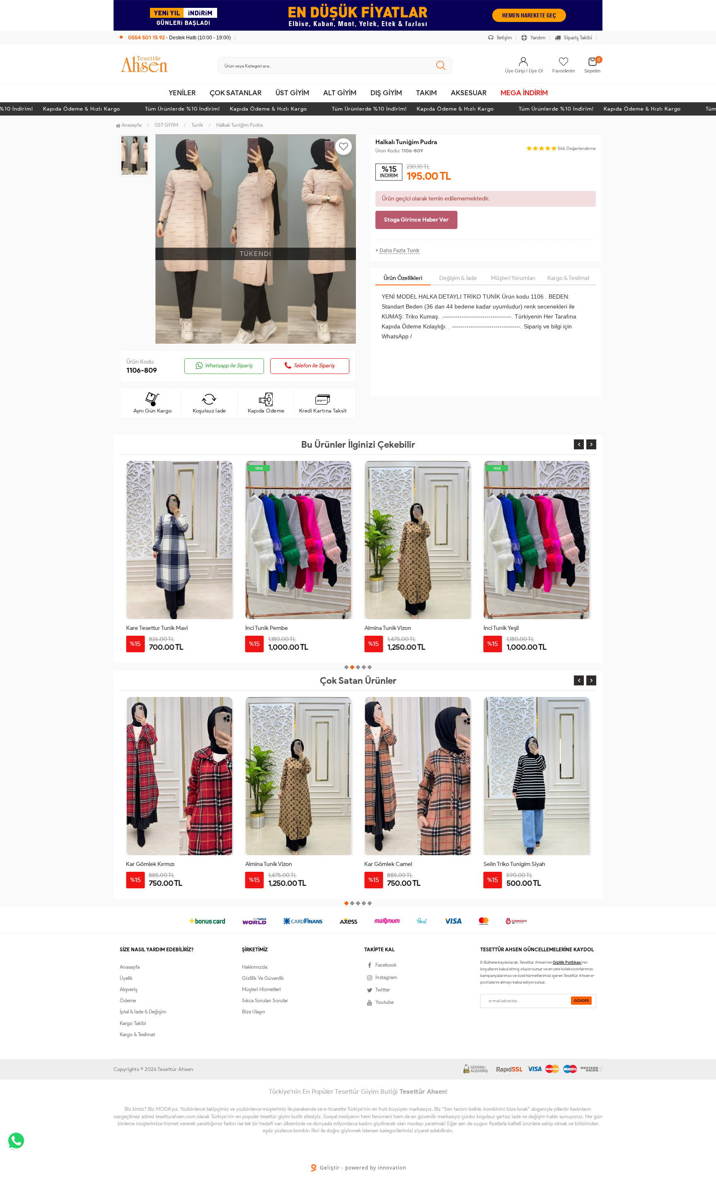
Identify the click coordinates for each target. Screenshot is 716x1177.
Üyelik (126, 978)
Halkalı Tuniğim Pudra (239, 125)
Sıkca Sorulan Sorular (265, 1000)
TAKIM (426, 93)
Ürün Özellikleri (403, 278)
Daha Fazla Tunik (399, 250)
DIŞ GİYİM (386, 93)
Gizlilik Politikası (567, 962)
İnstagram (386, 977)
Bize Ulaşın (253, 1011)
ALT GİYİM (339, 93)
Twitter (382, 989)
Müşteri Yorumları (513, 278)
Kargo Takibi (133, 1023)
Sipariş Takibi (577, 37)
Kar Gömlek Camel (508, 628)
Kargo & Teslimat (568, 278)
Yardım (537, 37)
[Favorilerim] (563, 61)
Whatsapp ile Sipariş (228, 365)
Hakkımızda (254, 967)
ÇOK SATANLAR (235, 93)
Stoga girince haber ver (416, 219)
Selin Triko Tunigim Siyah (395, 864)
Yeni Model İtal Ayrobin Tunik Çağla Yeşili (534, 864)
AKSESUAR (468, 93)
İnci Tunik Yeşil (381, 628)
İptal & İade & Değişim (143, 1011)
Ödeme (128, 1000)
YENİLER (182, 93)
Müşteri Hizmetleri (261, 989)
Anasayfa (130, 125)
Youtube (384, 1002)
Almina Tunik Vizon (268, 628)
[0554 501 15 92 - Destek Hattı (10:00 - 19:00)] (175, 29)
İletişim (504, 37)
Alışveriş (128, 989)
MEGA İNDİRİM (524, 93)
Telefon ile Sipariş (313, 365)
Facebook (386, 965)
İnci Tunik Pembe (147, 628)
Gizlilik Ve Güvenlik (263, 978)
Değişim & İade (458, 278)
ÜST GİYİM (292, 93)
